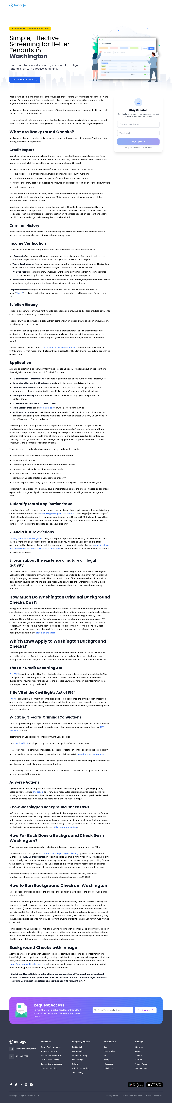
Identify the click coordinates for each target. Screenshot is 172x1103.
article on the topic (45, 632)
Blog (105, 1047)
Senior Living (77, 1072)
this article (38, 791)
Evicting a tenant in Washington (25, 538)
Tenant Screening (49, 1051)
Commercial (77, 1051)
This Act (13, 698)
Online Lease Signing (50, 1059)
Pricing (107, 1059)
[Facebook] (10, 1084)
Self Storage (77, 1059)
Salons (75, 1064)
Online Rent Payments (51, 1047)
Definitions (108, 1068)
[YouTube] (31, 1084)
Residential (77, 1047)
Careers (138, 1055)
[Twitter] (16, 1084)
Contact (139, 1059)
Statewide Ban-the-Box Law (90, 754)
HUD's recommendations (65, 827)
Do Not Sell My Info (154, 1095)
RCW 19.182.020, (20, 743)
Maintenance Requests (51, 1055)
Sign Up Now (138, 141)
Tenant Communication (51, 1064)
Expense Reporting (49, 1068)
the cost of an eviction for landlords (60, 347)
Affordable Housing (80, 1068)
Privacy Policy (141, 1064)
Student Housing (79, 1055)
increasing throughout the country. (57, 513)
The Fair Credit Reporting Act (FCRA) (60, 853)
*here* (19, 293)
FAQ (105, 1055)
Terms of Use (141, 1068)
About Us (139, 1047)
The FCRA (14, 674)
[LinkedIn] (21, 1084)
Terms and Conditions (132, 1095)
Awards (138, 1051)
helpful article (47, 407)
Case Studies (109, 1051)
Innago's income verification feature (27, 964)
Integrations (109, 1064)
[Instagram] (26, 1084)
